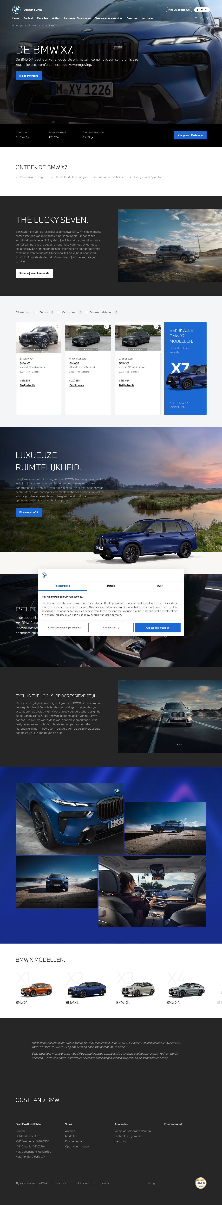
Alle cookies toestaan (158, 627)
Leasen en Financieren (77, 18)
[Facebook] (149, 1183)
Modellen (42, 18)
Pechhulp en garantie (128, 1136)
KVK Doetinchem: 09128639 (33, 1151)
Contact (20, 1131)
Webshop (121, 1141)
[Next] (46, 349)
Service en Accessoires (108, 18)
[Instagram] (154, 1183)
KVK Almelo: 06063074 (30, 1156)
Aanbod (28, 18)
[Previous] (30, 349)
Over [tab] (160, 585)
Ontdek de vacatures (29, 1136)
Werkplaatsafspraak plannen (133, 1131)
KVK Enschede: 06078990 (33, 1141)
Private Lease (74, 1141)
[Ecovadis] (200, 1181)
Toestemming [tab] (62, 585)
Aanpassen (109, 627)
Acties (56, 18)
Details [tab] (111, 585)
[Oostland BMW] (207, 18)
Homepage (17, 25)
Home (15, 18)
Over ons (132, 18)
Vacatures (148, 18)
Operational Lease (77, 1146)
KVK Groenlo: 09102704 (31, 1146)
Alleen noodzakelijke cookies (64, 627)
